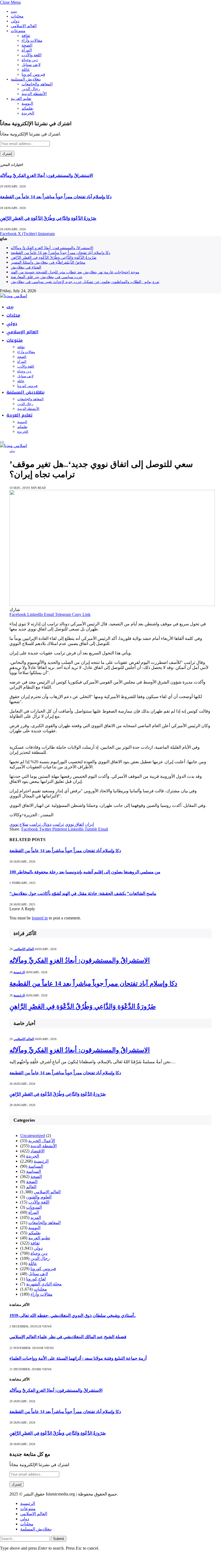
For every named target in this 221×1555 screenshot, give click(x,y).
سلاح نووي (18, 824)
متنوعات (18, 31)
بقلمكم (27, 108)
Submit (58, 1539)
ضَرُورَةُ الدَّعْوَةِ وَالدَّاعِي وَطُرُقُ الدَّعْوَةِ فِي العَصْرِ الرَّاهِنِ (48, 218)
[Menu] (2, 442)
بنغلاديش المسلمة (26, 79)
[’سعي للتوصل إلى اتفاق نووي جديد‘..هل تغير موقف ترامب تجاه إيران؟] (112, 604)
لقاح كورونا (36, 1279)
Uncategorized (32, 1135)
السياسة (35, 1166)
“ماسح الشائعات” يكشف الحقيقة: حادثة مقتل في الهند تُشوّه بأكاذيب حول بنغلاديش (82, 893)
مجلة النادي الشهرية (44, 1284)
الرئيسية (19, 972)
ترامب (58, 824)
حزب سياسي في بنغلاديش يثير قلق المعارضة (46, 277)
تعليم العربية (21, 98)
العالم (31, 1186)
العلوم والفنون (38, 1197)
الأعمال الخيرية (41, 1140)
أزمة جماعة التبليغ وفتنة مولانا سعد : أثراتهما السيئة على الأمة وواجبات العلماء (78, 1358)
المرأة (27, 50)
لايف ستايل (31, 64)
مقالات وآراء (32, 40)
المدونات (34, 1207)
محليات (17, 16)
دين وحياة (30, 60)
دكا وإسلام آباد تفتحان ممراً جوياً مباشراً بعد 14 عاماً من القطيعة (56, 196)
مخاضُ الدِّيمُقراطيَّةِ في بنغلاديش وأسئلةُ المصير (48, 262)
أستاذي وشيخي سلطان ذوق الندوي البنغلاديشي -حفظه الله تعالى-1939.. (72, 1315)
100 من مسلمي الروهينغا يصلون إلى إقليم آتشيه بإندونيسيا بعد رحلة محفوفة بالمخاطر (84, 872)
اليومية (27, 103)
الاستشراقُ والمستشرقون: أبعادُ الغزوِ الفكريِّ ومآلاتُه (46, 175)
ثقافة (26, 35)
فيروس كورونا (33, 74)
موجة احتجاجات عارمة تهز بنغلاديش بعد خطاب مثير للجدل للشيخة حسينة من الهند (75, 272)
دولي (15, 21)
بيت (14, 11)
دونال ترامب (40, 824)
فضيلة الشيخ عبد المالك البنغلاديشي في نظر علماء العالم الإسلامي (67, 1336)
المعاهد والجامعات (37, 84)
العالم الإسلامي (24, 26)
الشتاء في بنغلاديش (26, 267)
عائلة (26, 69)
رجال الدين (31, 89)
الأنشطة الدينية (34, 94)
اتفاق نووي (74, 824)
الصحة (27, 45)
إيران (89, 824)
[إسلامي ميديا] (13, 296)
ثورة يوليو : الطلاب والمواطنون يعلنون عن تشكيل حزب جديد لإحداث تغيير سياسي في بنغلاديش (85, 282)
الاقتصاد (37, 1151)
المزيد (35, 1217)
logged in (40, 918)
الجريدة (28, 113)
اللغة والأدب (32, 55)
